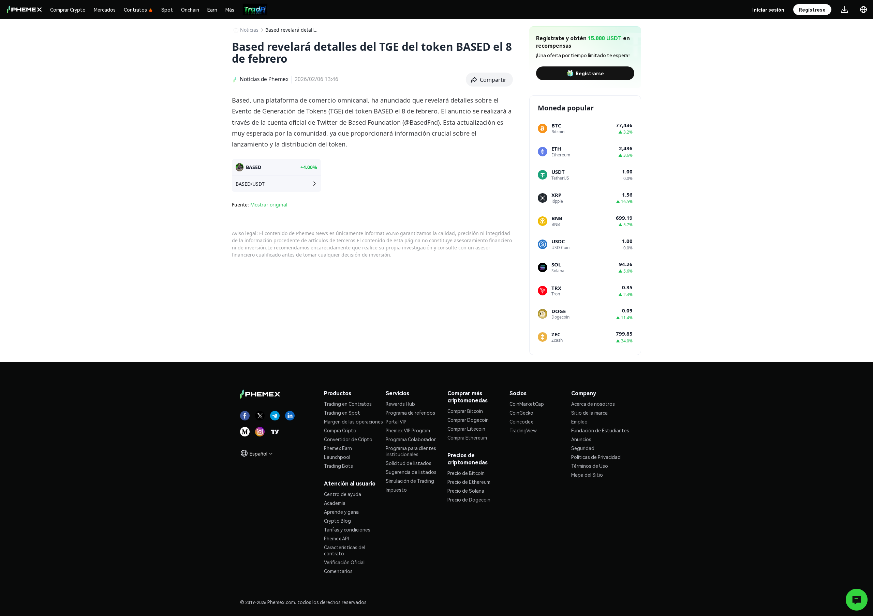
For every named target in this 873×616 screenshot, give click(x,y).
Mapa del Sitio (587, 475)
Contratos (135, 9)
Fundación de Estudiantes (600, 430)
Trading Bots (338, 466)
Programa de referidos (410, 413)
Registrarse (590, 73)
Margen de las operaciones (353, 421)
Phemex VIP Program (408, 430)
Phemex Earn (338, 448)
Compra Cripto (340, 430)
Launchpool (337, 457)
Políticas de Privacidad (596, 457)
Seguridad (582, 448)
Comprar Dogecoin (468, 420)
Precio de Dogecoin (468, 499)
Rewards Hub (400, 404)
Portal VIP (396, 421)
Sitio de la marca (589, 413)
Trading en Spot (342, 413)
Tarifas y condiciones (347, 529)
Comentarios (338, 571)
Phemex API (336, 538)
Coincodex (521, 421)
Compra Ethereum (467, 437)
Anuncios (581, 439)
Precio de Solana (465, 491)
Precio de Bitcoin (466, 473)
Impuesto (396, 490)
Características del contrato (344, 550)
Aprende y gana (341, 512)
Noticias (249, 30)
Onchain (190, 9)
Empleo (579, 421)
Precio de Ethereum (468, 482)
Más (229, 9)
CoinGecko (521, 413)
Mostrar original (268, 204)
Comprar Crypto (68, 9)
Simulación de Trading (410, 481)
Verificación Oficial (344, 562)
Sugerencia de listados (411, 472)
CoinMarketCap (526, 404)
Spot (167, 9)
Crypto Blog (337, 521)
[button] (489, 80)
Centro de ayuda (342, 494)
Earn (212, 9)
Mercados (105, 9)
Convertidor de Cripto (348, 439)
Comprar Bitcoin (465, 411)
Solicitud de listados (408, 463)
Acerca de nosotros (593, 404)
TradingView (523, 430)
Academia (334, 503)
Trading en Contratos (348, 404)
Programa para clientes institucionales (411, 451)
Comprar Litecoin (466, 429)
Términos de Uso (589, 466)
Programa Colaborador (411, 439)
